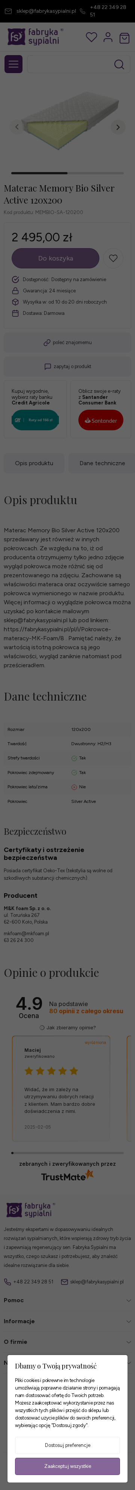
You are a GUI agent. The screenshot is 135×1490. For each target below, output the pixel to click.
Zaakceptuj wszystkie (67, 1466)
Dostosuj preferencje (67, 1445)
